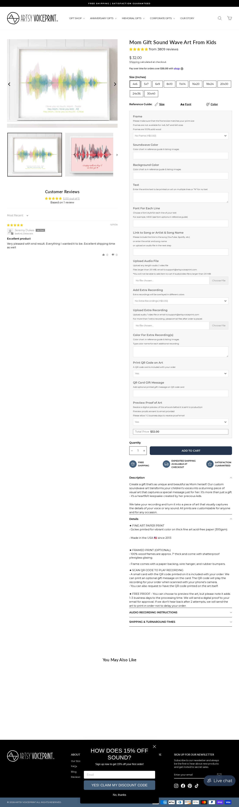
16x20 (195, 84)
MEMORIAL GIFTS (132, 18)
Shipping (134, 62)
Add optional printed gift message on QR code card (158, 387)
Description (137, 477)
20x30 (224, 84)
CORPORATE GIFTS (161, 18)
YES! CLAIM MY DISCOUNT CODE (119, 785)
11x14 (182, 84)
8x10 (170, 84)
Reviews (75, 777)
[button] (103, 254)
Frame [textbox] (163, 123)
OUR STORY (187, 18)
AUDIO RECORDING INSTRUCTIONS (153, 612)
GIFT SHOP (75, 18)
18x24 (210, 84)
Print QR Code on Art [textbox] (154, 364)
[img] (15, 225)
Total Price (147, 431)
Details (133, 519)
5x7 (146, 84)
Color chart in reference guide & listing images (156, 149)
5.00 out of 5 (71, 198)
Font (188, 104)
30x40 (151, 93)
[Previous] (8, 83)
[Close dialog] (154, 746)
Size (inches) (137, 77)
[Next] (114, 83)
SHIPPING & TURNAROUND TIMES (152, 621)
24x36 (136, 93)
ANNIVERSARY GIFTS (102, 18)
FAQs (74, 766)
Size (161, 104)
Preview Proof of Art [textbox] (167, 409)
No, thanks (119, 794)
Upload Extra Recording (167, 314)
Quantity (135, 442)
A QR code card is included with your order (154, 367)
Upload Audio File (172, 267)
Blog (73, 771)
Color (214, 104)
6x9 (157, 84)
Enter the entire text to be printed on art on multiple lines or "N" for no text (170, 189)
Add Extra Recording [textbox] (158, 292)
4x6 (135, 84)
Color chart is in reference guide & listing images (157, 169)
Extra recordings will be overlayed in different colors (158, 294)
